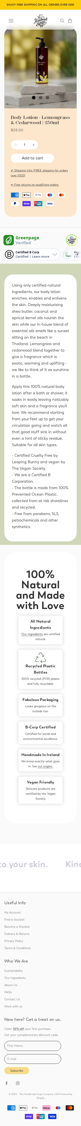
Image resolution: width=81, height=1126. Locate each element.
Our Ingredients (32, 634)
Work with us (13, 1006)
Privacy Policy (13, 941)
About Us (10, 985)
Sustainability (13, 971)
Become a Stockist (17, 927)
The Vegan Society (28, 468)
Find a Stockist (14, 919)
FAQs (8, 992)
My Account (12, 912)
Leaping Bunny (25, 462)
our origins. (45, 766)
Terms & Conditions (17, 948)
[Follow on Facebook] (6, 1083)
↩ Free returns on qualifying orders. (35, 185)
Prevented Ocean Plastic (34, 494)
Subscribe (16, 1070)
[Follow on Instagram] (18, 1083)
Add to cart (32, 158)
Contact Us (12, 999)
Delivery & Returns (16, 934)
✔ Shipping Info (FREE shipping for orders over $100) (39, 173)
